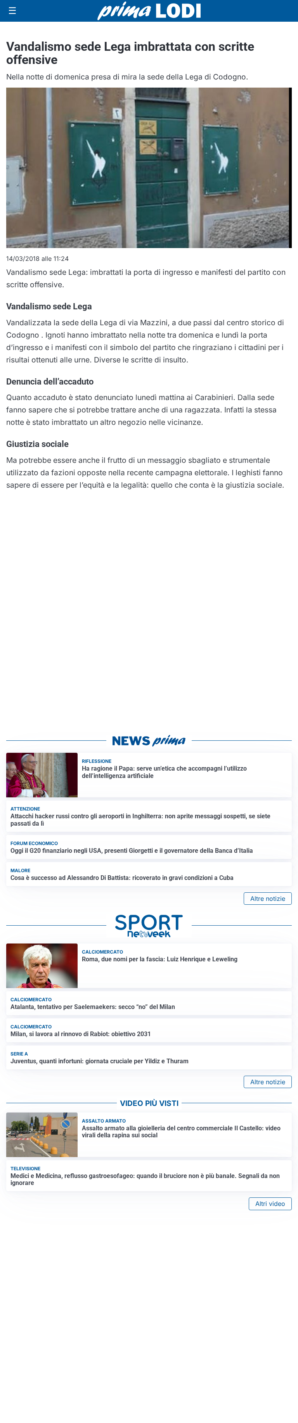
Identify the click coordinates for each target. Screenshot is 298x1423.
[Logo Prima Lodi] (149, 11)
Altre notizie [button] (267, 898)
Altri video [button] (270, 1203)
